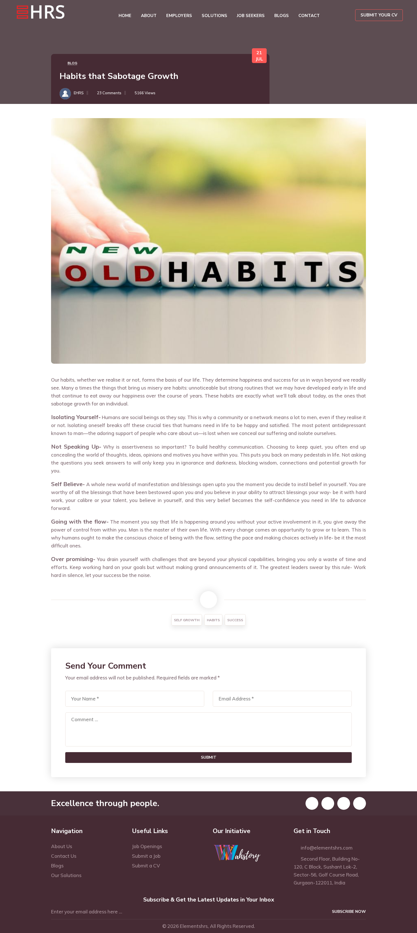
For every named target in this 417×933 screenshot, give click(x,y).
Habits (213, 620)
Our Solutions (66, 875)
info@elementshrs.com (325, 848)
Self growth (186, 620)
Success (235, 620)
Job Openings (147, 846)
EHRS (79, 93)
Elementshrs (194, 926)
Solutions (214, 15)
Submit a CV (146, 866)
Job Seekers (251, 15)
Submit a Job (146, 856)
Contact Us (63, 856)
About (149, 15)
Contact (309, 15)
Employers (179, 15)
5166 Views (145, 93)
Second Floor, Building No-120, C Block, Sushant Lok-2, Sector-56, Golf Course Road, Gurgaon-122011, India (327, 871)
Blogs (281, 15)
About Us (61, 846)
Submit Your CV (379, 15)
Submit (208, 757)
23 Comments (109, 93)
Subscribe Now (349, 911)
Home (125, 15)
